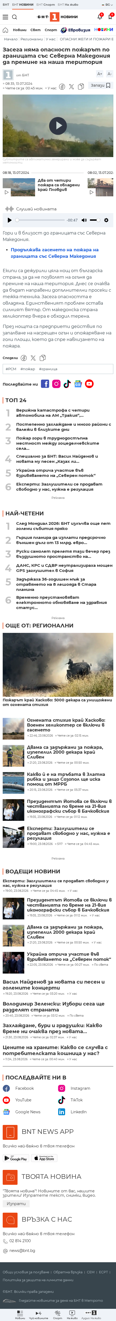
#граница (48, 369)
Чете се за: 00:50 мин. (73, 942)
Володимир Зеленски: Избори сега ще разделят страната (54, 1007)
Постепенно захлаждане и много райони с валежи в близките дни (63, 427)
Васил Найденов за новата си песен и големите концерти (54, 985)
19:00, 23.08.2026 (16, 891)
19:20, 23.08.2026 (16, 993)
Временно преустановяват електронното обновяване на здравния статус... (61, 602)
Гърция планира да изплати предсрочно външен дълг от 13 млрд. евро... (61, 540)
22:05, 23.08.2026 (41, 965)
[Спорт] (103, 30)
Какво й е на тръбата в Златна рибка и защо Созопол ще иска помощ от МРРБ (66, 779)
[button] (91, 1315)
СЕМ (91, 1272)
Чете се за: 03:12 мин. (49, 1015)
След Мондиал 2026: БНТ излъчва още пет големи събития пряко (63, 526)
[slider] (40, 220)
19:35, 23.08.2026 (41, 915)
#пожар (28, 369)
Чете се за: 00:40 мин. (48, 1059)
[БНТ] (9, 75)
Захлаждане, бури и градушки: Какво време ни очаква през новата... (52, 1028)
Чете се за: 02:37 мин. (48, 1037)
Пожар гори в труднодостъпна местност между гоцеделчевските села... (57, 443)
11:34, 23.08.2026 (16, 1059)
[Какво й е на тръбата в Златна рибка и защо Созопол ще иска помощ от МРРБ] (13, 783)
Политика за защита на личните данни (38, 1280)
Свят (35, 30)
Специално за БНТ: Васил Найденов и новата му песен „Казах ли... (57, 459)
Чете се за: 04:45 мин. (49, 891)
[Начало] (6, 30)
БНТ (6, 4)
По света (101, 965)
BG (108, 4)
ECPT (103, 1272)
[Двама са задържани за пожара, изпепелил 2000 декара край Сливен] (13, 756)
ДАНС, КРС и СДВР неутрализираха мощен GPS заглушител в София (64, 568)
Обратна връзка (68, 1272)
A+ (99, 73)
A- (110, 73)
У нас (51, 39)
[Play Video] (58, 126)
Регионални (32, 39)
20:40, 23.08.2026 (17, 1015)
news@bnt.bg (22, 1250)
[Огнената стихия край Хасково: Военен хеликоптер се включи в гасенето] (13, 729)
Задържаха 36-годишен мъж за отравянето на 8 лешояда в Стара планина (56, 584)
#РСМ (11, 369)
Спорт (51, 30)
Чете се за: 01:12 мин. (72, 915)
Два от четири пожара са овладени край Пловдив (59, 185)
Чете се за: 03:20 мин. (49, 993)
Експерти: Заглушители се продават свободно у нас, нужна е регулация (59, 486)
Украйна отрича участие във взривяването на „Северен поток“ (55, 473)
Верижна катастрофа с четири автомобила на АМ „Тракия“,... (53, 413)
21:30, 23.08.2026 (16, 1037)
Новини (19, 30)
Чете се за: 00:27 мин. (73, 965)
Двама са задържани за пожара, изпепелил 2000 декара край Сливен (65, 752)
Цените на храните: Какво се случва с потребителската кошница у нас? (55, 1050)
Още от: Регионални (39, 625)
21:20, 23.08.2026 (41, 942)
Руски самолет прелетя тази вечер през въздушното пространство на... (63, 554)
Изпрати (16, 1203)
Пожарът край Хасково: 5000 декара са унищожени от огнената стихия (57, 702)
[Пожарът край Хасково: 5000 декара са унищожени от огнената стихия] (58, 665)
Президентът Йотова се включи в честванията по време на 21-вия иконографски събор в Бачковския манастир (69, 806)
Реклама (58, 498)
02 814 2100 (20, 1241)
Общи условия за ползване (26, 1272)
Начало (11, 39)
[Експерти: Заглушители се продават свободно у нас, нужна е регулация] (13, 837)
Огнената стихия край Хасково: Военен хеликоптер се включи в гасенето (66, 725)
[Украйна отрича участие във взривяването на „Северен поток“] (13, 963)
